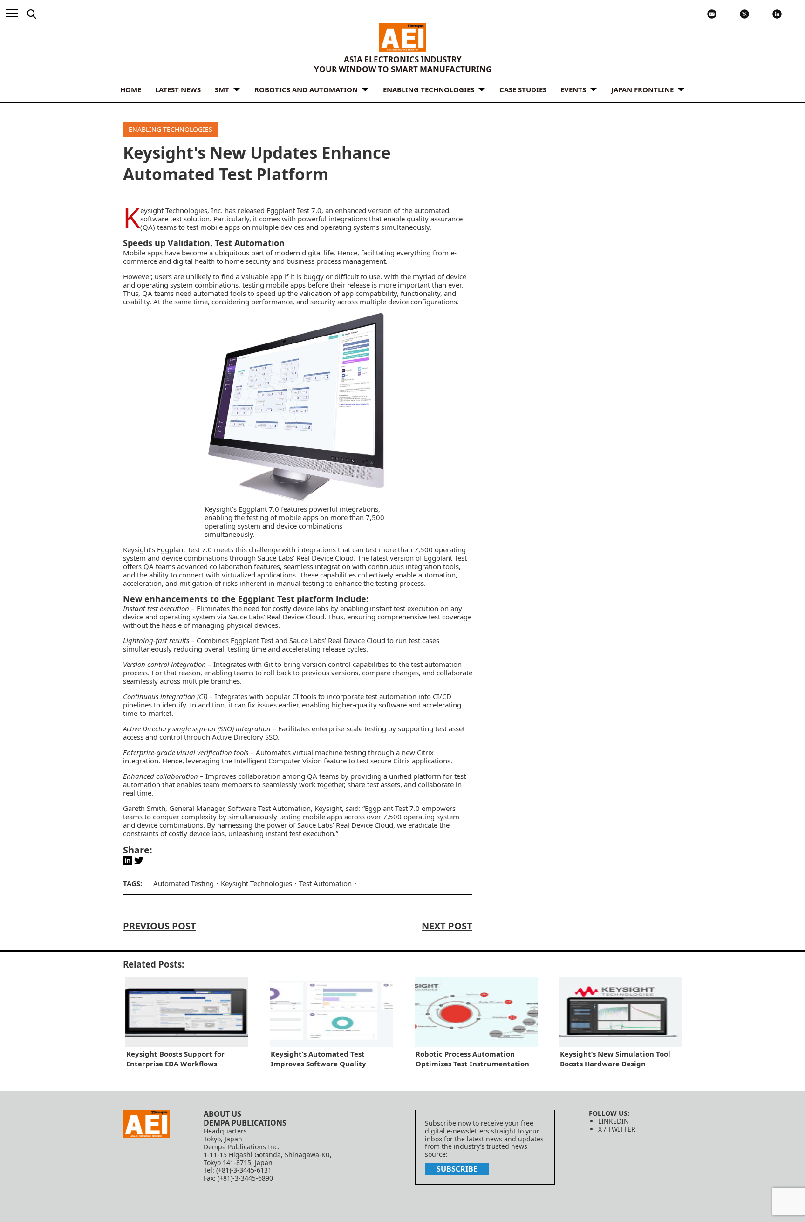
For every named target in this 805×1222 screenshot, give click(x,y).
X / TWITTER (616, 1129)
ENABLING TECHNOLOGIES (428, 89)
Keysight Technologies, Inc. (181, 210)
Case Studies (522, 89)
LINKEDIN (613, 1121)
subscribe (457, 1169)
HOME (130, 89)
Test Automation (284, 808)
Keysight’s (139, 549)
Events (573, 89)
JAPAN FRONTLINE (642, 89)
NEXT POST (447, 926)
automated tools (219, 293)
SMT (222, 89)
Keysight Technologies (256, 883)
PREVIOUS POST (159, 926)
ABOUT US (222, 1114)
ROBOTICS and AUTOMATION (306, 89)
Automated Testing (183, 883)
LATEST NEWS (178, 89)
